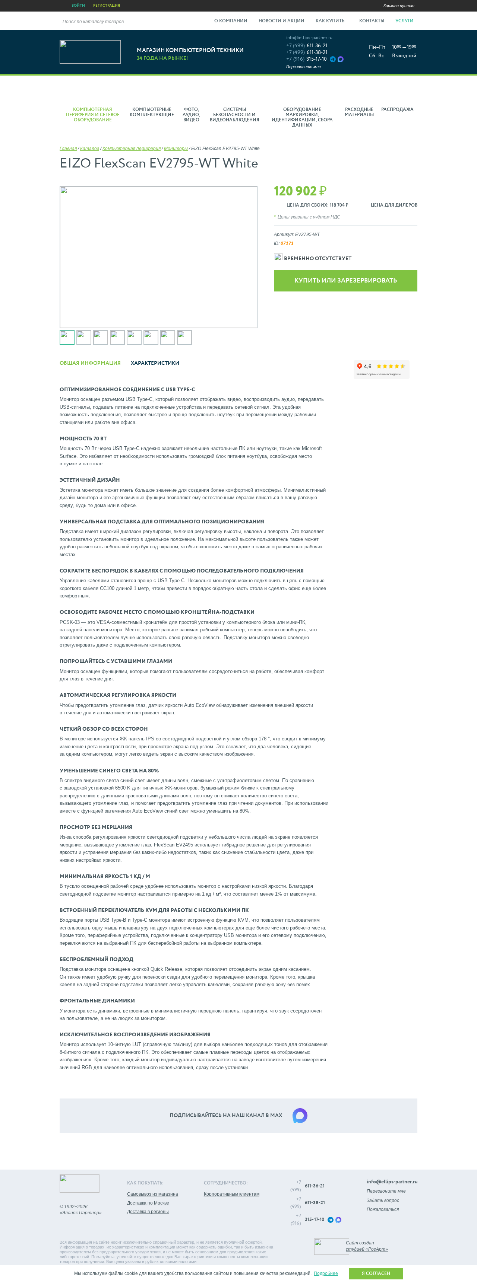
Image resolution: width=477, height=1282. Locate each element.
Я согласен (376, 1274)
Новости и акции (281, 21)
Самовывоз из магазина (152, 1194)
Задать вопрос (383, 1200)
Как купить (330, 21)
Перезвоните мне (303, 66)
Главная (68, 148)
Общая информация (90, 363)
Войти (78, 5)
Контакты (371, 21)
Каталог (89, 148)
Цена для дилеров (394, 205)
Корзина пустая (398, 5)
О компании (230, 21)
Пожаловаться (383, 1209)
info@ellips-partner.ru (309, 37)
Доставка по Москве (148, 1203)
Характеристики (155, 363)
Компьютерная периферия (131, 148)
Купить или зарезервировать (345, 281)
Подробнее (326, 1273)
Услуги (405, 21)
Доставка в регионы (148, 1211)
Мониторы (176, 148)
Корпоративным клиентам (231, 1194)
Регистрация (106, 5)
